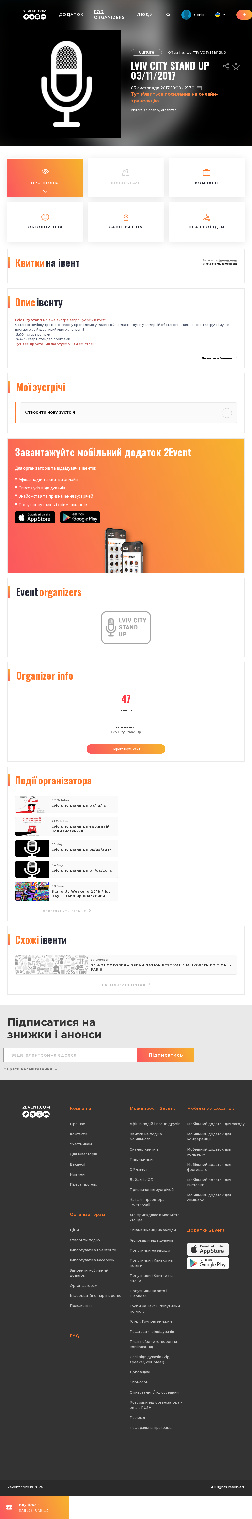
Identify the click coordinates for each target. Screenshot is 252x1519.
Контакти (78, 1134)
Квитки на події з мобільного (146, 1136)
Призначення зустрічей (152, 1189)
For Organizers (109, 14)
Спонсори (139, 1382)
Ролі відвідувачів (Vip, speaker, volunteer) (150, 1359)
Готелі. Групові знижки (151, 1321)
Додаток (71, 14)
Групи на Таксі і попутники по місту (155, 1309)
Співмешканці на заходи (153, 1230)
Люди (145, 14)
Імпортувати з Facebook (92, 1260)
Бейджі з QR (141, 1179)
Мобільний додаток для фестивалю (209, 1167)
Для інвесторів (83, 1154)
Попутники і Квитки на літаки (151, 1278)
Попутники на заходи (150, 1250)
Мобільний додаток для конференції (209, 1136)
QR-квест (138, 1169)
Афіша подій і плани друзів (155, 1124)
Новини (77, 1174)
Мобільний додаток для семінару (209, 1197)
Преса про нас (83, 1184)
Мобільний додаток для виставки (209, 1182)
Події (53, 780)
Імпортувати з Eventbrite (93, 1250)
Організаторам (83, 1285)
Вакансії (77, 1164)
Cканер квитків (144, 1149)
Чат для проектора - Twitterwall (148, 1202)
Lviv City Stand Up (126, 732)
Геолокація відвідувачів (151, 1240)
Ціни (74, 1230)
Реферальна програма (151, 1428)
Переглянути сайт (126, 749)
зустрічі (40, 386)
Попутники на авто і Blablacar (148, 1293)
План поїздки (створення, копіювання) (154, 1344)
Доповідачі (140, 1372)
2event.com (18, 1487)
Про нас (77, 1124)
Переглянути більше (65, 911)
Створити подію (85, 1240)
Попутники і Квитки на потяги (151, 1263)
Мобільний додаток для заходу (216, 1124)
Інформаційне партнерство (95, 1295)
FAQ (74, 1336)
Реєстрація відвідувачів (152, 1331)
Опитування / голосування (154, 1392)
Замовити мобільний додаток (89, 1273)
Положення (81, 1306)
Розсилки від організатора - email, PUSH (156, 1405)
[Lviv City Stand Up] (126, 643)
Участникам (81, 1144)
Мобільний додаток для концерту (209, 1152)
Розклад (137, 1417)
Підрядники (141, 1159)
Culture (146, 52)
